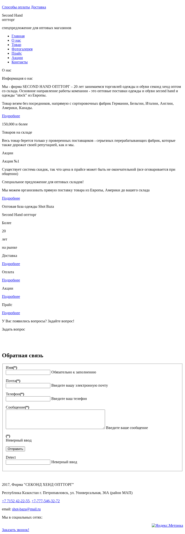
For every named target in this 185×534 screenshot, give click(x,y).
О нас (16, 40)
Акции (17, 58)
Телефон (15, 394)
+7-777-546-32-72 (46, 501)
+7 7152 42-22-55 (16, 501)
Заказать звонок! (15, 530)
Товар (16, 45)
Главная (18, 36)
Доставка (38, 7)
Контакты (20, 62)
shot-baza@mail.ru (26, 509)
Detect (11, 457)
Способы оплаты (16, 7)
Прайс (17, 53)
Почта (13, 381)
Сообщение (17, 407)
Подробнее (11, 116)
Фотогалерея (22, 49)
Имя (11, 367)
